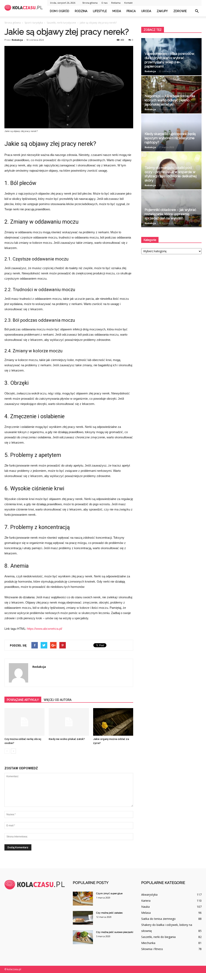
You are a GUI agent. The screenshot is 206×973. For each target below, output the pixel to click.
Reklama (116, 2)
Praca (131, 11)
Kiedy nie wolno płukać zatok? (67, 739)
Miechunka (148, 943)
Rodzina (81, 11)
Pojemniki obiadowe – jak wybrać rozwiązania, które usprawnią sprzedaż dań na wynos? (170, 214)
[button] (197, 11)
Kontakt (128, 2)
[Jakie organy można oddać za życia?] (113, 722)
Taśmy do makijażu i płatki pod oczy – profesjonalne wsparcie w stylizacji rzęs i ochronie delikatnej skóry (171, 174)
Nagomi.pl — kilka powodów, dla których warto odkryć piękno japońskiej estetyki (170, 100)
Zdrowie (180, 11)
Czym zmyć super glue (109, 893)
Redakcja (17, 39)
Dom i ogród (59, 11)
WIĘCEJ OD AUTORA (57, 699)
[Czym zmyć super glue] (83, 899)
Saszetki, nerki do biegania (158, 937)
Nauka (145, 907)
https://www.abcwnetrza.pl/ (44, 628)
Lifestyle (100, 11)
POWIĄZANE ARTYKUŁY (23, 699)
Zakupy (162, 11)
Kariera (145, 900)
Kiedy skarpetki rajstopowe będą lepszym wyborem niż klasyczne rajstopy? (170, 138)
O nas (104, 2)
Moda (116, 11)
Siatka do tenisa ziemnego (158, 919)
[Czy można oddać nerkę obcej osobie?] (24, 722)
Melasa (146, 913)
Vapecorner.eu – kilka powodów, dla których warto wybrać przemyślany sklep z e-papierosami (170, 60)
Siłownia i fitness (152, 949)
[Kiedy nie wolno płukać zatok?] (69, 722)
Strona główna (90, 2)
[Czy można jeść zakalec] (83, 918)
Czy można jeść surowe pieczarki (114, 932)
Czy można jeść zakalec (109, 912)
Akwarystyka (149, 894)
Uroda (146, 11)
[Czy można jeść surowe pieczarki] (83, 937)
